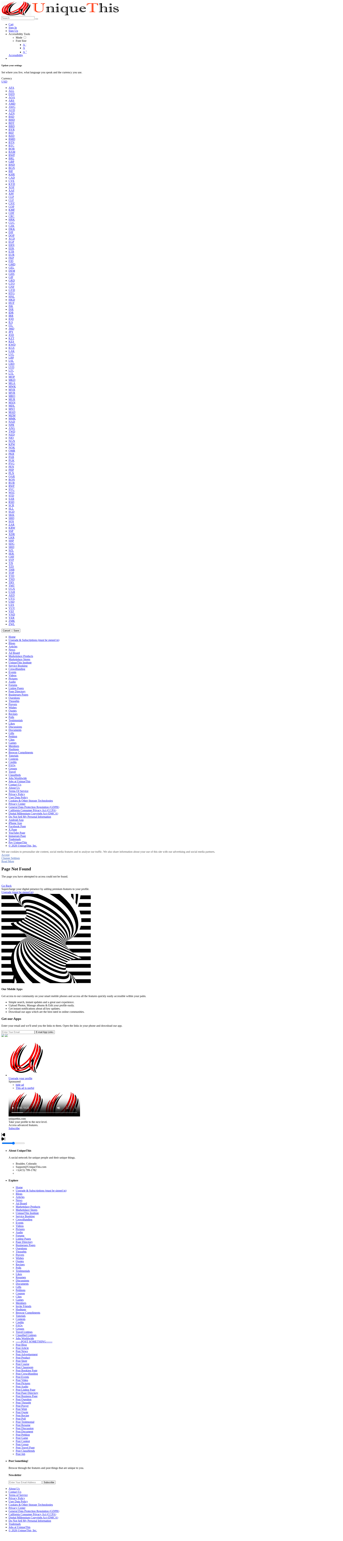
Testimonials (23, 1270)
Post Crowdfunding (27, 1373)
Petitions (20, 1290)
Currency (6, 78)
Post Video (22, 1380)
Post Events (22, 1376)
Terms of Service (18, 1495)
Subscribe (14, 1128)
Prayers (20, 1254)
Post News (22, 1351)
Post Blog (21, 1344)
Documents (22, 1283)
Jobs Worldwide (25, 1338)
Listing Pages (23, 1238)
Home (19, 1187)
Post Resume (23, 1425)
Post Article (22, 1348)
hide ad (20, 1084)
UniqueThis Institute (27, 1213)
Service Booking (25, 1216)
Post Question (23, 1399)
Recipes (20, 1264)
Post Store (21, 1360)
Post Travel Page (25, 1447)
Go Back (6, 885)
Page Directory (24, 1242)
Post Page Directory (27, 1392)
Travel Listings (24, 1331)
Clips (19, 1296)
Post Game (22, 1437)
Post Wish (21, 1409)
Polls (18, 1267)
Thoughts (21, 1251)
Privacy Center (17, 1507)
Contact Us (15, 1491)
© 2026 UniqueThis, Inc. (23, 1530)
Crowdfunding (24, 1219)
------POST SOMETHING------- (34, 1341)
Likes (19, 1274)
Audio (19, 1232)
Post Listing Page (25, 1389)
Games (20, 1299)
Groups (20, 1328)
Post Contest (23, 1441)
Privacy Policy (17, 1498)
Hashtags (21, 1309)
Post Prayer (22, 1405)
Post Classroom (24, 1367)
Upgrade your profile (20, 1078)
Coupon (20, 1293)
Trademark (15, 1523)
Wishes (20, 1258)
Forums (20, 1235)
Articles (20, 1197)
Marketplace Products (28, 1206)
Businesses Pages (25, 1245)
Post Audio (22, 1386)
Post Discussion (25, 1428)
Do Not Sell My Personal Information (30, 1520)
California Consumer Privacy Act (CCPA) (32, 1514)
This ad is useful (25, 1087)
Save (16, 630)
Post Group (22, 1444)
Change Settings (10, 858)
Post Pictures (23, 1383)
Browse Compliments (28, 1312)
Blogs (19, 1193)
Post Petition (23, 1434)
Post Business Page (27, 1396)
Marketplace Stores (26, 1209)
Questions (21, 1248)
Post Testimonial (25, 1421)
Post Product (23, 1357)
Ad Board (21, 1203)
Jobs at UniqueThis (19, 1527)
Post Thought (23, 1402)
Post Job (20, 1454)
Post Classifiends (25, 1450)
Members (21, 1303)
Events (19, 1222)
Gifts (18, 1286)
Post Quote (22, 1412)
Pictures (20, 1229)
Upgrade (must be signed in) (17, 892)
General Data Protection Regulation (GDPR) (34, 1511)
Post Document (24, 1431)
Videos (20, 1225)
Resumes (21, 1277)
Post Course (22, 1364)
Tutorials (21, 1315)
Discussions (22, 1280)
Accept (5, 854)
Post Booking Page (26, 1370)
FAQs (19, 1325)
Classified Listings (26, 1335)
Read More (7, 861)
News (19, 1200)
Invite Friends (23, 1306)
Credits (20, 1322)
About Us (14, 1488)
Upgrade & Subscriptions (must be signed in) (41, 1190)
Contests (20, 1319)
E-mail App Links (44, 1032)
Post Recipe (22, 1415)
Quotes (20, 1261)
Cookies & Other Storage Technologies (31, 1504)
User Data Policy (18, 1501)
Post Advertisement (27, 1354)
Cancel (6, 630)
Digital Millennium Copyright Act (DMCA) (33, 1517)
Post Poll (21, 1418)
